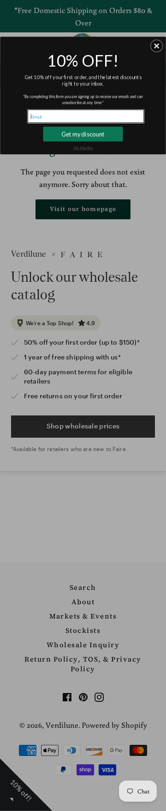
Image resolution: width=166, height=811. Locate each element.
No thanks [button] (83, 147)
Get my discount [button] (83, 133)
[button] (156, 46)
